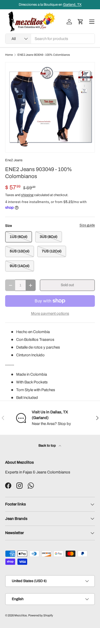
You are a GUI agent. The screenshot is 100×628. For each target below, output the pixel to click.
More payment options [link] (50, 313)
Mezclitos (20, 615)
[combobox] (50, 39)
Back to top (47, 445)
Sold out (67, 285)
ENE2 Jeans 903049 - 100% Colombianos (43, 54)
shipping (27, 195)
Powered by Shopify (40, 615)
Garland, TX (72, 4)
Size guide (87, 225)
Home (9, 54)
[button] (80, 21)
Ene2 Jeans (14, 160)
